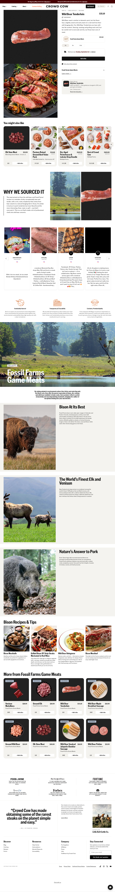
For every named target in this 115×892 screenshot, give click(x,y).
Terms (60, 866)
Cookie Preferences (91, 866)
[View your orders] (112, 6)
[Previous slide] (6, 259)
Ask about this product (70, 64)
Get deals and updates (100, 857)
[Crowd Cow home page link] (57, 6)
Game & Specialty (72, 10)
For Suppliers (65, 845)
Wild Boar (81, 10)
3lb (73, 45)
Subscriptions (36, 847)
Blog (5, 845)
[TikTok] (100, 866)
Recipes (6, 849)
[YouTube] (110, 866)
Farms (5, 851)
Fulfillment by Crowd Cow (68, 853)
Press (63, 849)
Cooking (6, 847)
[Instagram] (104, 866)
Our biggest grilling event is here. (36, 1)
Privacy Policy (67, 866)
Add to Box (83, 58)
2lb (65, 45)
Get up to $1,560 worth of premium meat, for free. (72, 1)
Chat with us (57, 882)
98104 (93, 52)
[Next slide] (109, 259)
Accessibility (35, 851)
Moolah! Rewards (37, 849)
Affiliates (63, 847)
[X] (107, 866)
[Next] (111, 144)
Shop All (64, 10)
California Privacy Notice (78, 866)
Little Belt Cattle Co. (101, 831)
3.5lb (80, 45)
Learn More (64, 818)
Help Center (35, 845)
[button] (104, 70)
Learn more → (66, 73)
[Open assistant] (110, 887)
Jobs (62, 851)
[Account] (108, 6)
